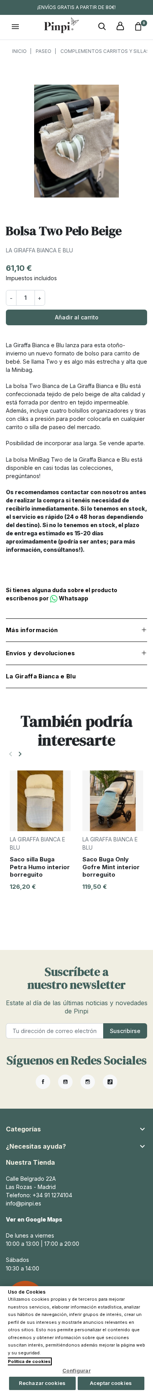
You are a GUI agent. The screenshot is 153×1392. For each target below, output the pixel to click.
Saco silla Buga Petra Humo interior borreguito (40, 867)
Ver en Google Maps (34, 1219)
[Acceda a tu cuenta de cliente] (120, 26)
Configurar (76, 1370)
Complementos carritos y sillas (104, 51)
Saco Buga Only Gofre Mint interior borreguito (111, 867)
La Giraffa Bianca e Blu (39, 250)
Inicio (19, 51)
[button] (102, 26)
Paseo (43, 51)
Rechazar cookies (42, 1383)
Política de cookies (29, 1361)
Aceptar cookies (111, 1383)
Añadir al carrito (76, 317)
